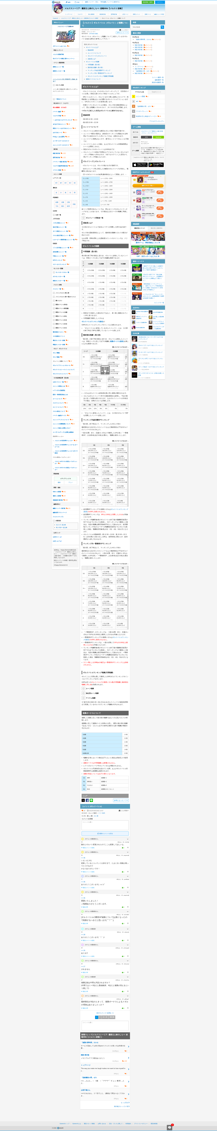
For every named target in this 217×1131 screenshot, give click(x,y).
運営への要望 (57, 496)
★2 (70, 183)
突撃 (62, 202)
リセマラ (80, 14)
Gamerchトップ (64, 1123)
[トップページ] (65, 42)
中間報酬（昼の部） (94, 64)
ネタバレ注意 (60, 85)
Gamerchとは (76, 1123)
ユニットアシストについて (61, 419)
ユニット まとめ (61, 525)
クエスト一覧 (57, 289)
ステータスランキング (59, 264)
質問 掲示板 (56, 157)
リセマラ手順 (57, 116)
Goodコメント (156, 92)
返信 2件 (85, 907)
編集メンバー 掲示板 (59, 508)
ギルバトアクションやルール (62, 365)
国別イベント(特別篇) (62, 308)
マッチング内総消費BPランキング (99, 70)
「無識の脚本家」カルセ (147, 39)
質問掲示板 (114, 14)
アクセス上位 (139, 92)
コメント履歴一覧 (158, 77)
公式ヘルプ (56, 541)
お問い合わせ (102, 1123)
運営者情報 (154, 1123)
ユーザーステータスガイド (61, 141)
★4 (61, 183)
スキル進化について (59, 411)
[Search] (162, 27)
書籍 (59, 482)
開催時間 (91, 50)
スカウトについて (58, 403)
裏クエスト (59, 300)
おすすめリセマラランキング (63, 120)
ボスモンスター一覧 (59, 276)
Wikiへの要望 (57, 492)
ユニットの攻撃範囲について (62, 424)
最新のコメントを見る (106, 833)
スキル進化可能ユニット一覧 (62, 235)
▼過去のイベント (61, 99)
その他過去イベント (59, 336)
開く (127, 839)
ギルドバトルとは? (92, 47)
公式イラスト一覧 (58, 382)
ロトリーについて (58, 407)
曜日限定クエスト (58, 332)
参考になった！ (122, 32)
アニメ (70, 482)
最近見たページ (139, 228)
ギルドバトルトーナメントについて (64, 369)
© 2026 (54, 1128)
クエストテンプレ (58, 516)
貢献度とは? (92, 59)
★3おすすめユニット (59, 124)
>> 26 (83, 950)
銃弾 (68, 206)
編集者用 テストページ (60, 512)
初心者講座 (91, 14)
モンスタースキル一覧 (62, 272)
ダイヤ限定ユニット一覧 (60, 231)
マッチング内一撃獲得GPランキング (100, 73)
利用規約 (128, 1123)
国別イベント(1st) (61, 328)
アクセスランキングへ (156, 121)
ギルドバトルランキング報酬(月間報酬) (101, 76)
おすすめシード (57, 132)
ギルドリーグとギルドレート (97, 56)
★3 (65, 183)
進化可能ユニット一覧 (59, 227)
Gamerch (56, 2)
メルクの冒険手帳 (58, 54)
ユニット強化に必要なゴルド (62, 428)
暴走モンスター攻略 (59, 340)
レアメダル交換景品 (59, 390)
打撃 (68, 202)
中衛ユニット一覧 (58, 256)
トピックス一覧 (159, 303)
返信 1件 (85, 923)
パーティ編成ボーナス (59, 415)
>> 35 (83, 898)
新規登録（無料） (148, 2)
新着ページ (148, 14)
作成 (78, 2)
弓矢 (57, 206)
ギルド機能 (56, 353)
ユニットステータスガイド (61, 145)
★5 (56, 183)
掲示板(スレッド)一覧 (121, 1106)
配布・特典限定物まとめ (60, 394)
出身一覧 (58, 215)
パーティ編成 (57, 111)
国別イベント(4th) (61, 316)
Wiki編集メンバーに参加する (110, 2)
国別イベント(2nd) (61, 324)
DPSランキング (58, 260)
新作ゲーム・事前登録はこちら (147, 242)
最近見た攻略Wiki (156, 228)
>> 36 (83, 858)
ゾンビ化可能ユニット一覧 (61, 247)
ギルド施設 (56, 357)
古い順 (96, 816)
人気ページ (125, 14)
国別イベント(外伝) (61, 304)
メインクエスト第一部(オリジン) (65, 297)
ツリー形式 (101, 813)
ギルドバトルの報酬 (92, 62)
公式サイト (56, 537)
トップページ (68, 14)
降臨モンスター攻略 (59, 344)
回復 (74, 204)
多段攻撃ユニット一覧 (59, 252)
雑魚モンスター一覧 (59, 280)
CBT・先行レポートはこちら (147, 256)
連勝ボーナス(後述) (117, 341)
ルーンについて (57, 399)
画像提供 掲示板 (58, 500)
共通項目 (58, 520)
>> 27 (83, 966)
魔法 (62, 206)
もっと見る (124, 1102)
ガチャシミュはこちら (59, 46)
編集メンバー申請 (159, 14)
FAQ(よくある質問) (59, 137)
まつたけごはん (93, 33)
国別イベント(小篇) (61, 312)
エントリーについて (94, 53)
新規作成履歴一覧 (158, 82)
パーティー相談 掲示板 (60, 162)
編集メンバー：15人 (91, 2)
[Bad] (127, 847)
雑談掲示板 (103, 14)
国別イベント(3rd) (61, 320)
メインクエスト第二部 (62, 293)
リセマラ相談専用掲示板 (60, 166)
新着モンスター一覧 (59, 71)
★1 (75, 183)
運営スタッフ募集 (89, 1123)
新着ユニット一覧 (58, 67)
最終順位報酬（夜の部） (96, 67)
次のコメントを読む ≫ (105, 1013)
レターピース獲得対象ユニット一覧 (64, 239)
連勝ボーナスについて (93, 79)
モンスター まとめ (61, 527)
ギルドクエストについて (60, 374)
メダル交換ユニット (59, 223)
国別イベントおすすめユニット (62, 128)
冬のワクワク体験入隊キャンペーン (64, 58)
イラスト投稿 (57, 170)
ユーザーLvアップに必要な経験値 (63, 432)
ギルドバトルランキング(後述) (92, 321)
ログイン (160, 2)
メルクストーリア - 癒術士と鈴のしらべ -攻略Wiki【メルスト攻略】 (94, 8)
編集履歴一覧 (159, 80)
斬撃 (57, 202)
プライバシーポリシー (141, 1123)
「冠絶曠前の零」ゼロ (147, 71)
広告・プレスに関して (116, 1123)
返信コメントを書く (89, 848)
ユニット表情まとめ (59, 386)
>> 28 (83, 934)
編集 (69, 2)
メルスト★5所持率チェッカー (64, 440)
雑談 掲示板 (56, 153)
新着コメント (136, 14)
